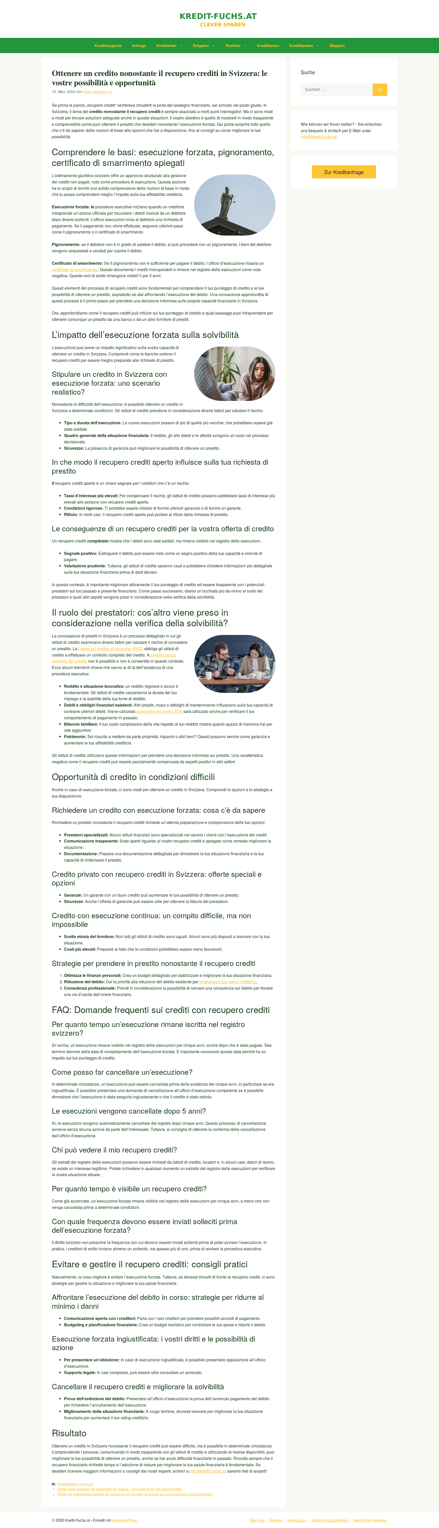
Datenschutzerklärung (330, 1520)
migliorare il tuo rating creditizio (227, 982)
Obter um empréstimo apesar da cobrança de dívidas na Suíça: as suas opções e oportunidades (134, 1493)
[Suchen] (380, 90)
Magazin (337, 45)
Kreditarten (166, 45)
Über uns (257, 1520)
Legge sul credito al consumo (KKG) (110, 648)
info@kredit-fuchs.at (319, 136)
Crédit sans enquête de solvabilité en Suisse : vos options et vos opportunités (119, 1488)
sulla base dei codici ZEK (159, 711)
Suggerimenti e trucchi (75, 1483)
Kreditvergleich (108, 45)
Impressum (297, 1520)
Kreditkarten (268, 45)
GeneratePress (124, 1520)
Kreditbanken (301, 45)
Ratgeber (201, 45)
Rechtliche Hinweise (370, 1520)
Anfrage (139, 45)
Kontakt (276, 1520)
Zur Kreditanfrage (344, 172)
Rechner (233, 45)
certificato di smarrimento (74, 269)
